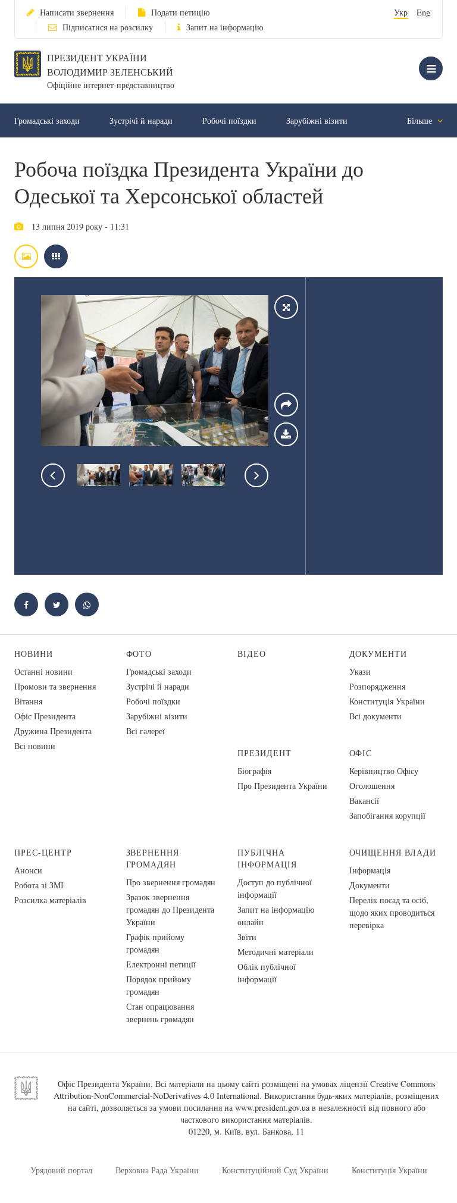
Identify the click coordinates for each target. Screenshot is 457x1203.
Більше (420, 120)
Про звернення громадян (170, 882)
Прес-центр (43, 852)
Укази (360, 671)
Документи (378, 653)
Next (256, 475)
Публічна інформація (267, 858)
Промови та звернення (55, 686)
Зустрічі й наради (141, 120)
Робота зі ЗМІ (39, 885)
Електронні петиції (161, 964)
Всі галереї (145, 731)
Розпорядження (377, 686)
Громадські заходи (47, 120)
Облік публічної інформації (266, 973)
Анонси (28, 870)
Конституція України (387, 701)
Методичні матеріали (275, 951)
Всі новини (34, 745)
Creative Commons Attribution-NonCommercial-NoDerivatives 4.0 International (245, 1089)
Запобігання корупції (387, 815)
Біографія (254, 770)
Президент (264, 753)
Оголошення (372, 785)
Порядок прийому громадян (158, 985)
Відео (251, 653)
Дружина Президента (53, 731)
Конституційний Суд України (275, 1170)
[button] (56, 604)
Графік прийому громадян (155, 943)
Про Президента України (282, 785)
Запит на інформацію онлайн (275, 916)
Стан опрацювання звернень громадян (160, 1013)
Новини (33, 653)
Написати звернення (77, 12)
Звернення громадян (153, 858)
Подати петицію (180, 12)
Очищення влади (393, 852)
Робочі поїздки (229, 120)
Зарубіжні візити (317, 120)
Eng (423, 12)
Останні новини (43, 671)
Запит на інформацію (224, 27)
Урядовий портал (61, 1170)
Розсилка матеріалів (50, 900)
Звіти (246, 936)
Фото (139, 653)
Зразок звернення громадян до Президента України (170, 909)
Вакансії (364, 800)
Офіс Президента (45, 716)
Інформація (369, 870)
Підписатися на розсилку (107, 27)
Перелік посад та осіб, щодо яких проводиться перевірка (391, 912)
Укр (401, 12)
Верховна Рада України (157, 1170)
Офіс (361, 753)
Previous (53, 475)
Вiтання (28, 701)
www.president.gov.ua (272, 1107)
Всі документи (375, 716)
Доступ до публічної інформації (274, 888)
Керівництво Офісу (383, 770)
